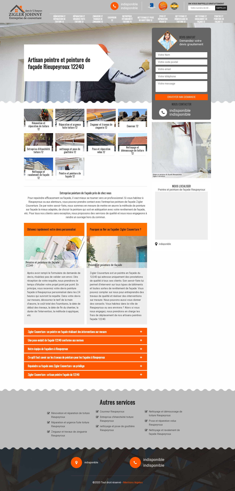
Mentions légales (133, 482)
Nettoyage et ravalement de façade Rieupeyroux (164, 432)
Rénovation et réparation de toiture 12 (59, 19)
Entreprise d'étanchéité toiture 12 (127, 19)
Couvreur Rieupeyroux (112, 411)
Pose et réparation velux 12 (163, 19)
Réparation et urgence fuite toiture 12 (79, 19)
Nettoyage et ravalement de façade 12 (201, 19)
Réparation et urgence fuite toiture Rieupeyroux (70, 424)
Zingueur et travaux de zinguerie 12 (98, 19)
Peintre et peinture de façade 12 (219, 19)
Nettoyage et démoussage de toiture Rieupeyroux (165, 413)
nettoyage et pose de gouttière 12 (146, 19)
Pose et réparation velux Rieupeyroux (162, 422)
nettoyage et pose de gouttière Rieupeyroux (117, 428)
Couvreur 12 (112, 19)
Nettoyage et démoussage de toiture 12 (181, 19)
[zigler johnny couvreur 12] (25, 12)
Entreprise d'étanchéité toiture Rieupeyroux (116, 418)
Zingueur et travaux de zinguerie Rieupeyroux (69, 433)
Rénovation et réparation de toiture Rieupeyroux (70, 415)
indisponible (129, 4)
